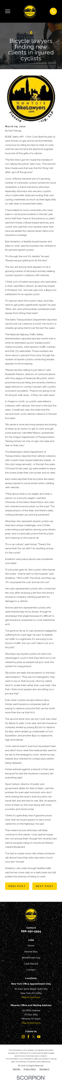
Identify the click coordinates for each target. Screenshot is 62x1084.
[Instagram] (23, 1036)
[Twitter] (33, 1036)
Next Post (44, 886)
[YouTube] (38, 1036)
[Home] (30, 11)
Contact (31, 969)
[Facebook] (28, 1036)
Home (31, 945)
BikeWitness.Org (31, 957)
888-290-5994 (31, 931)
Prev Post (17, 886)
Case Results (31, 963)
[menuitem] (16, 1069)
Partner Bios (31, 951)
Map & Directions (31, 997)
